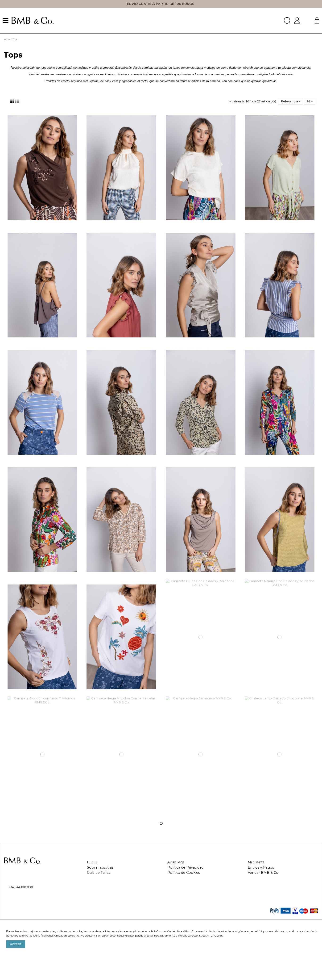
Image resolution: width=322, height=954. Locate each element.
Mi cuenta (256, 862)
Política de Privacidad (185, 868)
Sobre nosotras (100, 868)
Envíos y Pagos (261, 868)
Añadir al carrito (45, 169)
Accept (15, 944)
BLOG (92, 862)
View (121, 404)
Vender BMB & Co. (263, 873)
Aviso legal (176, 862)
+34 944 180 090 (20, 887)
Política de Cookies (183, 873)
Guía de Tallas (98, 873)
